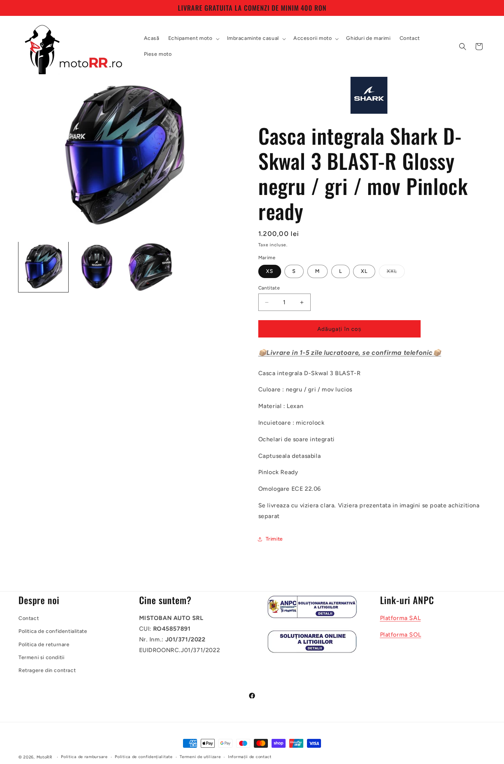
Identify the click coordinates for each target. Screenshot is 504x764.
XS (269, 271)
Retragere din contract (47, 670)
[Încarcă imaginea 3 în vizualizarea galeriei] (150, 267)
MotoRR (44, 757)
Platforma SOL (400, 634)
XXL (396, 273)
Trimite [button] (274, 539)
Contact (28, 618)
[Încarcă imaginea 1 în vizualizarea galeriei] (43, 267)
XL (364, 271)
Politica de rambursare (84, 756)
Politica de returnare (44, 644)
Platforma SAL (400, 617)
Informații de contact (250, 756)
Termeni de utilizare (200, 756)
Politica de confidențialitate (143, 756)
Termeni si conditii (41, 657)
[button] (193, 38)
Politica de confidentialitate (52, 631)
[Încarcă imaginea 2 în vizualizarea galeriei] (97, 267)
